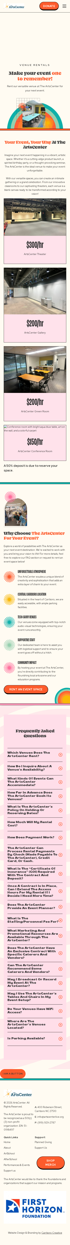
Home (7, 1142)
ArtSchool (9, 1153)
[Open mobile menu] (64, 6)
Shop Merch (50, 1162)
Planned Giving (43, 1142)
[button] (35, 754)
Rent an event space (26, 689)
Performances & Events (17, 1165)
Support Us (41, 1147)
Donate (49, 6)
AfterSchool (10, 1159)
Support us (9, 1170)
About (7, 1147)
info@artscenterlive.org (50, 1116)
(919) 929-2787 (45, 1122)
